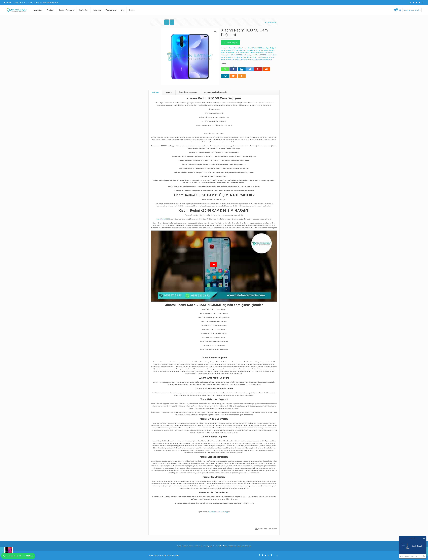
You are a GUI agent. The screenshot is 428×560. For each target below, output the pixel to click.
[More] (242, 75)
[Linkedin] (242, 68)
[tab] (155, 92)
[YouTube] (419, 2)
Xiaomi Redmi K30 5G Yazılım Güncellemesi (258, 59)
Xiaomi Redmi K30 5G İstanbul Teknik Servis (239, 52)
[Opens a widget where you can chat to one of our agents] (412, 547)
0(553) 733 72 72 (19, 2)
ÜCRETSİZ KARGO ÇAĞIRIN (188, 92)
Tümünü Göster (272, 22)
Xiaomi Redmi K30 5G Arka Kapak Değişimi (262, 48)
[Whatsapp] (225, 68)
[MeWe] (225, 75)
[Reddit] (266, 68)
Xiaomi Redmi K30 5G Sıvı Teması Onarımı (261, 57)
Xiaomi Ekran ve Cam (235, 48)
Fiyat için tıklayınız (231, 43)
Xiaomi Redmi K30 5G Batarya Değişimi (233, 50)
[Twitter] (416, 2)
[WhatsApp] (410, 2)
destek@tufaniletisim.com (50, 2)
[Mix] (233, 75)
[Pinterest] (258, 68)
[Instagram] (422, 2)
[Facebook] (413, 2)
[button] (215, 31)
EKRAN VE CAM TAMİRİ (411, 10)
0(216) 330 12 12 (33, 2)
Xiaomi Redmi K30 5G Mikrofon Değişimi (264, 55)
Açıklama (155, 92)
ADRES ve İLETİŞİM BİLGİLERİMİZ (215, 92)
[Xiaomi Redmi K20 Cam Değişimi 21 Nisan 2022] (6, 551)
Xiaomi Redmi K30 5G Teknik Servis (232, 59)
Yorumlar (168, 92)
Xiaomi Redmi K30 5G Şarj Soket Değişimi (234, 57)
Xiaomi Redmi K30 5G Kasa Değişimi (238, 55)
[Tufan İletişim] (16, 10)
